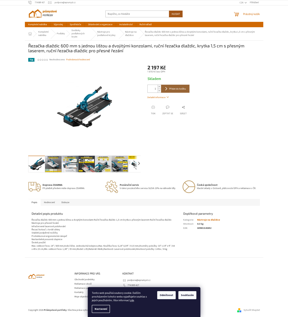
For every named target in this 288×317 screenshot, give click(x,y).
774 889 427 (133, 285)
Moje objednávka (83, 296)
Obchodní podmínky (84, 279)
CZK (242, 2)
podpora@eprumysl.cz (138, 280)
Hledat (176, 13)
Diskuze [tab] (65, 202)
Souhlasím (187, 295)
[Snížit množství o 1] (159, 91)
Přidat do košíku (177, 88)
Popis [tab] (34, 202)
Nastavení (101, 309)
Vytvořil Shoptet (252, 310)
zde (132, 300)
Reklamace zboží (83, 284)
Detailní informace (156, 97)
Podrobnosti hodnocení (78, 59)
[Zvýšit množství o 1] (159, 87)
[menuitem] (37, 24)
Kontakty (79, 292)
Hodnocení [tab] (49, 202)
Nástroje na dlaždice (208, 220)
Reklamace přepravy (84, 288)
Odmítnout (166, 295)
